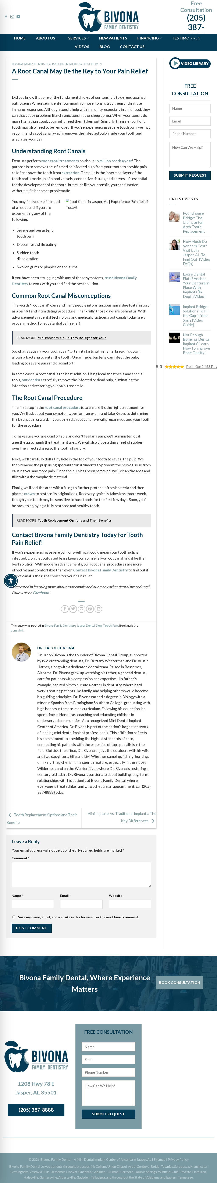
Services (77, 38)
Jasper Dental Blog (67, 64)
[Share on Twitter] (73, 609)
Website (115, 895)
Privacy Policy (178, 1159)
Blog (105, 46)
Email (65, 895)
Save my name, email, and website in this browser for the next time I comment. (78, 917)
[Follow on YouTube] (18, 17)
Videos (82, 46)
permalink (17, 630)
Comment (20, 858)
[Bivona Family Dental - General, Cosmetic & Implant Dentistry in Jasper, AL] (108, 17)
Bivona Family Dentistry (31, 64)
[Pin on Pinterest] (90, 609)
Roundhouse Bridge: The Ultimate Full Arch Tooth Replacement (194, 222)
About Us (45, 38)
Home (20, 38)
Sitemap (160, 1159)
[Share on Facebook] (64, 609)
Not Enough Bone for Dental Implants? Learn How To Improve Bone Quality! (196, 344)
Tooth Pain (92, 64)
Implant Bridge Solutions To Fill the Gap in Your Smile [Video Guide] (195, 315)
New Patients (113, 38)
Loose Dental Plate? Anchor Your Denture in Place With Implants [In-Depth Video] (196, 285)
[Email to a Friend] (81, 609)
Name (17, 895)
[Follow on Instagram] (12, 17)
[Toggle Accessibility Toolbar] (10, 580)
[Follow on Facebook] (6, 17)
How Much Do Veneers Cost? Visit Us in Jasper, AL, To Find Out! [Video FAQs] (196, 252)
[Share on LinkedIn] (98, 609)
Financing (148, 38)
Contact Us (132, 46)
